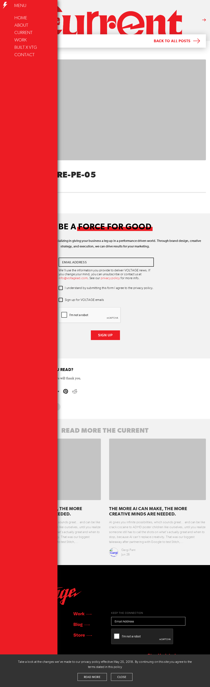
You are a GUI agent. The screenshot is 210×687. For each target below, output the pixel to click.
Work (20, 40)
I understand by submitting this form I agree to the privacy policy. (109, 288)
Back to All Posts (172, 41)
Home (20, 18)
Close (121, 677)
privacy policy (110, 278)
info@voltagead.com (73, 278)
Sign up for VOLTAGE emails (84, 300)
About (21, 25)
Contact (24, 55)
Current (23, 33)
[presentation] (90, 315)
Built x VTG (25, 47)
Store (79, 635)
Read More (92, 677)
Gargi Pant (128, 550)
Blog (78, 624)
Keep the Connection (127, 613)
